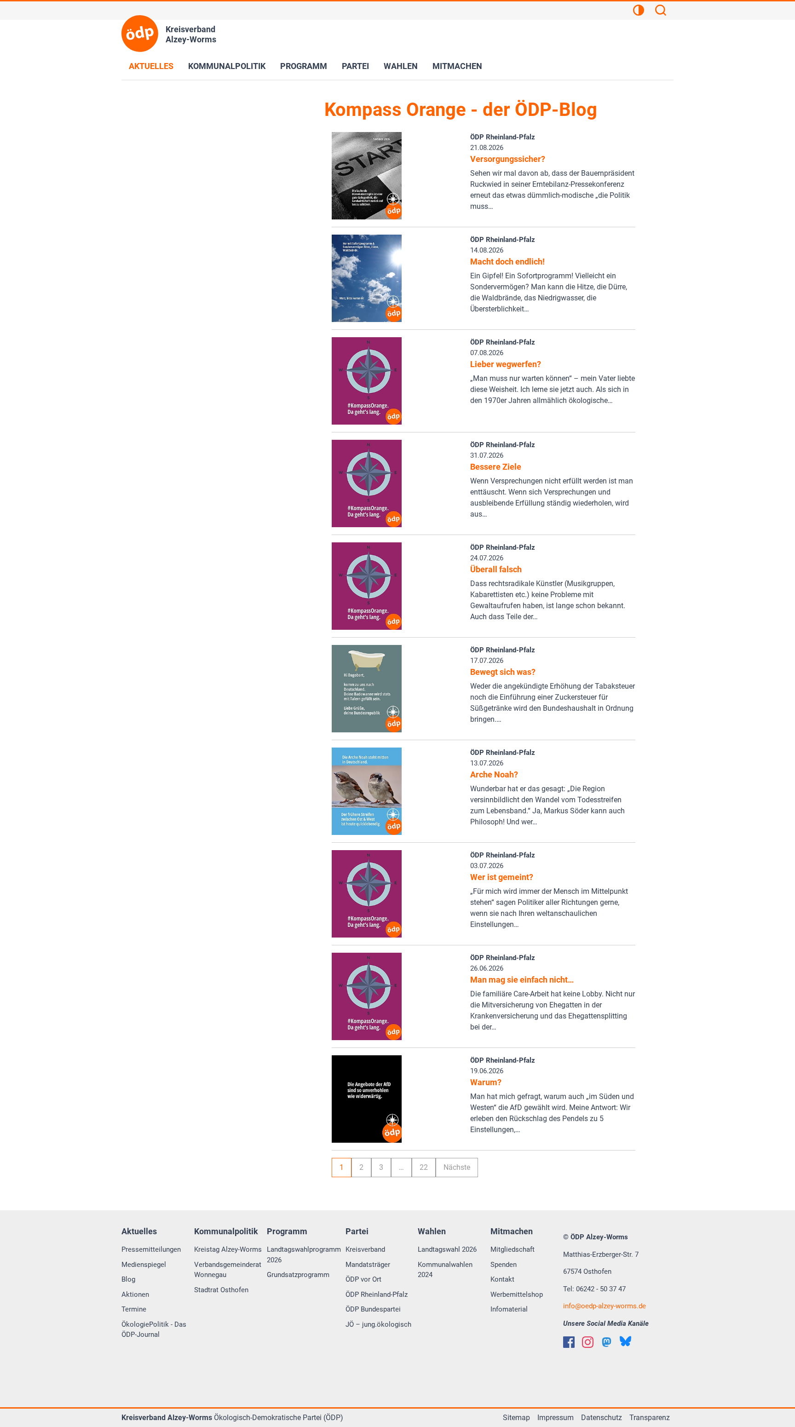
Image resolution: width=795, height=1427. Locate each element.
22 (424, 1167)
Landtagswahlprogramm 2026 (304, 1254)
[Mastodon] (606, 1342)
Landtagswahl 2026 (447, 1249)
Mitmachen (457, 66)
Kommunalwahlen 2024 (445, 1269)
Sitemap (516, 1417)
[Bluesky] (625, 1341)
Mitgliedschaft (512, 1249)
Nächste (457, 1167)
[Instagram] (587, 1342)
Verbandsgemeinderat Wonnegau (227, 1269)
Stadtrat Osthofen (221, 1290)
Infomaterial (509, 1309)
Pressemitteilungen (151, 1249)
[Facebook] (569, 1342)
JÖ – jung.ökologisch (378, 1324)
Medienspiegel (143, 1264)
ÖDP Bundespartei (373, 1309)
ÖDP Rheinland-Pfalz (377, 1294)
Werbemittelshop (516, 1294)
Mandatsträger (368, 1264)
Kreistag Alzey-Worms (228, 1249)
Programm (303, 66)
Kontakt (502, 1279)
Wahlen (401, 66)
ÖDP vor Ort (363, 1279)
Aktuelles (151, 66)
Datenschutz (601, 1417)
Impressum (555, 1417)
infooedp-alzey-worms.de (604, 1306)
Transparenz (649, 1417)
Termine (133, 1309)
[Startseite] (139, 33)
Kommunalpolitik (226, 66)
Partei (355, 66)
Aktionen (135, 1294)
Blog (128, 1279)
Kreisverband (365, 1249)
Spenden (503, 1264)
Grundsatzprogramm (298, 1275)
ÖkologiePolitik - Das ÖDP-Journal (153, 1329)
